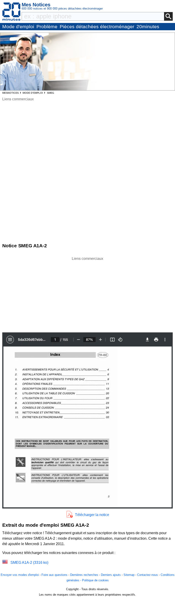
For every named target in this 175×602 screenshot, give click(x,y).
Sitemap (129, 575)
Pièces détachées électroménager (97, 26)
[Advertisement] (87, 293)
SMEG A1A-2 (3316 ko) (29, 562)
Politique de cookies (95, 580)
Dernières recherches (84, 575)
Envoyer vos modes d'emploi (20, 575)
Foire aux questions (54, 575)
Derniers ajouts (111, 575)
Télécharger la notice (92, 515)
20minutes (147, 26)
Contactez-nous (147, 575)
